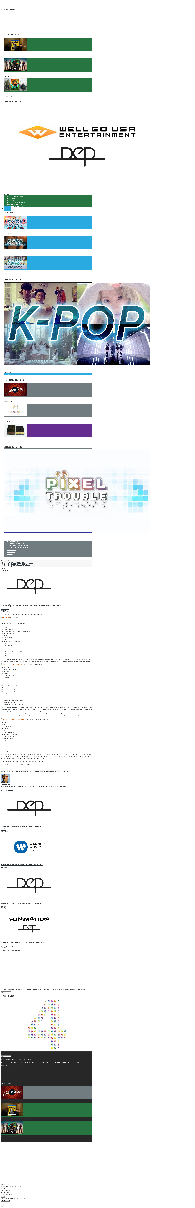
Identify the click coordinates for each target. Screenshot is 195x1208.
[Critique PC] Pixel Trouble (14, 535)
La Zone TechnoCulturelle (15, 1065)
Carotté (5, 771)
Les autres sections (11, 376)
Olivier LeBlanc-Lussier (9, 192)
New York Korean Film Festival (15, 206)
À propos (7, 558)
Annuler (3, 1202)
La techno (9, 554)
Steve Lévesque (7, 538)
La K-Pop (6, 232)
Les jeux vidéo (7, 539)
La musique (7, 208)
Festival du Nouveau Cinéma (15, 196)
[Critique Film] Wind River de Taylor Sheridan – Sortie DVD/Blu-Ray (22, 566)
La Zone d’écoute (12, 556)
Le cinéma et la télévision (10, 55)
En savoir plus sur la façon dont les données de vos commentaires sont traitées (59, 989)
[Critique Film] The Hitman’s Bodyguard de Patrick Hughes (20, 53)
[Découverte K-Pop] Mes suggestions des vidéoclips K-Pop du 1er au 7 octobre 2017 (27, 230)
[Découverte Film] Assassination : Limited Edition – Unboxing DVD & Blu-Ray (25, 438)
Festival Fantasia (12, 198)
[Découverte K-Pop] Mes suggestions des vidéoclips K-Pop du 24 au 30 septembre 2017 (28, 251)
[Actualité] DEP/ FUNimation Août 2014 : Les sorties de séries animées (22, 942)
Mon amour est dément (28, 771)
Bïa (2, 771)
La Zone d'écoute (7, 440)
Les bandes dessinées (13, 542)
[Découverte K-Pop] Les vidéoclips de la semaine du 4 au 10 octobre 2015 (31, 367)
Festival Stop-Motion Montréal (16, 202)
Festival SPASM (11, 200)
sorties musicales (63, 771)
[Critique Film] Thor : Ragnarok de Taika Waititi (17, 93)
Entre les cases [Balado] (17, 544)
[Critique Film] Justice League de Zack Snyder (16, 73)
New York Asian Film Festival (15, 204)
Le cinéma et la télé (10, 31)
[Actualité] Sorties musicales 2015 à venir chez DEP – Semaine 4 (21, 826)
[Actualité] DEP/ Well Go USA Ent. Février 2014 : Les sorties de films (29, 190)
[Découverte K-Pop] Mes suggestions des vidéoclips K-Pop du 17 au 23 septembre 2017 (28, 271)
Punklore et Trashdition (49, 771)
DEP (10, 771)
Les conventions (11, 550)
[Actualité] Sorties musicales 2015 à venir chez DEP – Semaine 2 (21, 904)
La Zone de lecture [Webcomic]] (19, 548)
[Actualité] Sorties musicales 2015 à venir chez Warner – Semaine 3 (22, 865)
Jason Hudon (16, 771)
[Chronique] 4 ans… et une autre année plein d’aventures (19, 418)
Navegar (39, 771)
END (4, 400)
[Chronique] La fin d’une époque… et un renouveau (18, 398)
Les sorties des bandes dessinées (19, 546)
